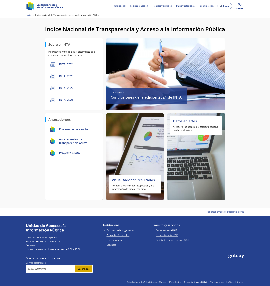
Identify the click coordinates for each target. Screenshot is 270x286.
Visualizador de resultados (133, 180)
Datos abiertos (185, 121)
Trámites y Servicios (162, 5)
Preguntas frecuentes (117, 235)
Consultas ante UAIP (166, 230)
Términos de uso (217, 282)
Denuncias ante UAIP (167, 235)
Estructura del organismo (120, 230)
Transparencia (114, 240)
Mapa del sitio (175, 282)
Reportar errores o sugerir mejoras (225, 211)
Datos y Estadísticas (185, 5)
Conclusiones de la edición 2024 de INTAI (147, 97)
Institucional (119, 5)
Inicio (28, 15)
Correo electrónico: (36, 262)
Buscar (225, 7)
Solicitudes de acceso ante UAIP (172, 240)
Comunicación (207, 5)
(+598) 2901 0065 (45, 241)
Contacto (31, 245)
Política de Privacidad (235, 282)
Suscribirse (84, 268)
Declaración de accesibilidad (195, 282)
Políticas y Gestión (139, 5)
